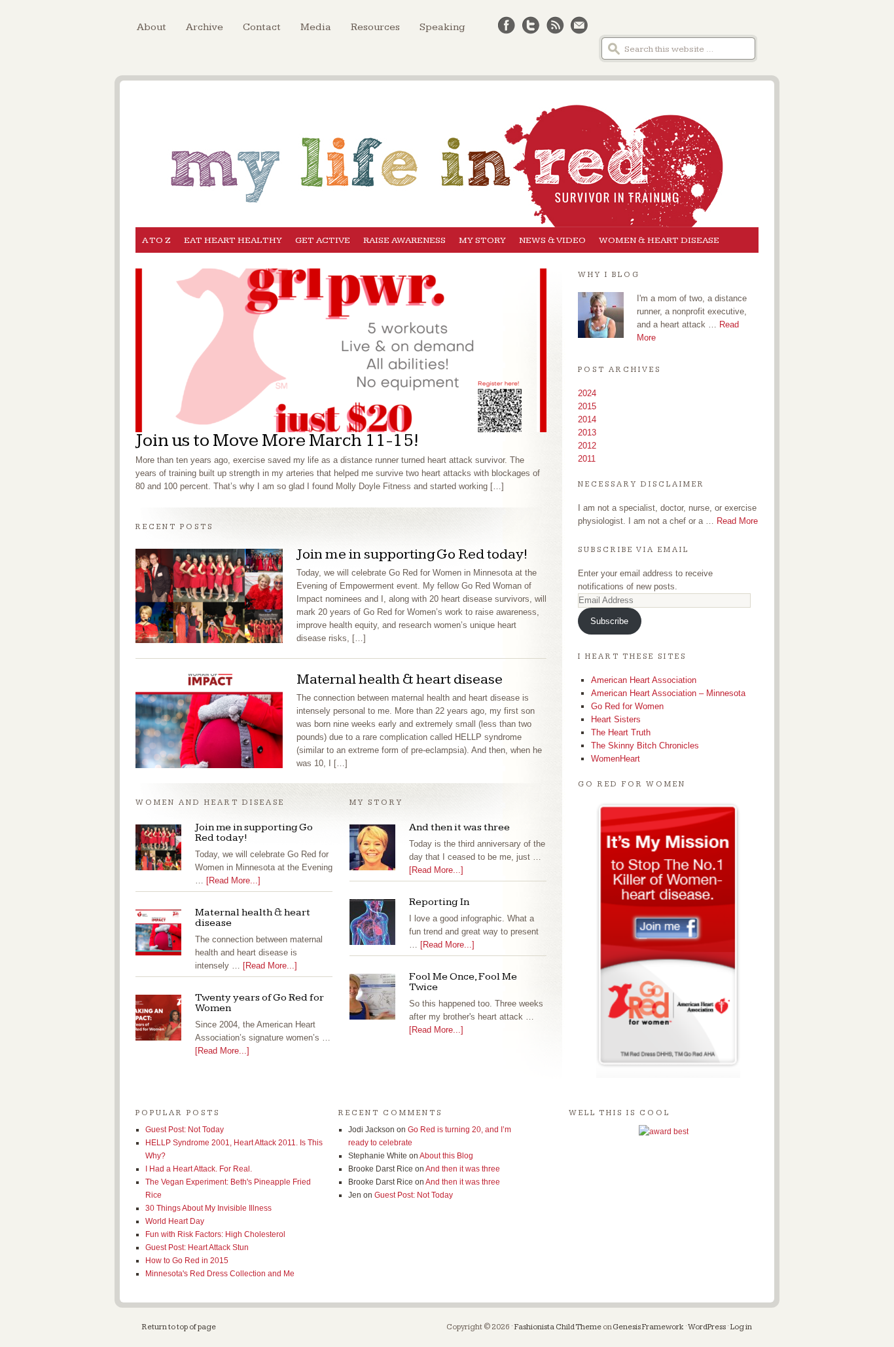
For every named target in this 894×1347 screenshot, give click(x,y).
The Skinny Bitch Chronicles (645, 745)
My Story (482, 240)
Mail (579, 25)
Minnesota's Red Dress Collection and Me (220, 1273)
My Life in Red (447, 145)
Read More (737, 521)
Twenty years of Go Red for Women (259, 1002)
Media (315, 27)
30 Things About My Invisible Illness (208, 1208)
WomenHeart (615, 759)
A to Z (156, 240)
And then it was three (459, 827)
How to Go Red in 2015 (186, 1260)
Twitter (531, 25)
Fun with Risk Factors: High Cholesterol (215, 1234)
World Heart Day (174, 1221)
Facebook (507, 25)
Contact (262, 27)
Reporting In (439, 902)
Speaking (442, 27)
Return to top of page (179, 1327)
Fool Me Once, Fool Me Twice (463, 981)
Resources (375, 27)
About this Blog (446, 1155)
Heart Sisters (616, 719)
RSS (555, 25)
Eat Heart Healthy (233, 240)
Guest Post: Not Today (184, 1129)
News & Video (552, 240)
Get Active (322, 240)
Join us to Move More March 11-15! (277, 440)
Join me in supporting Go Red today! (411, 554)
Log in (741, 1327)
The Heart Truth (621, 732)
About (151, 27)
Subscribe (609, 621)
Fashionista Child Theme (557, 1327)
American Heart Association (643, 680)
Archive (204, 27)
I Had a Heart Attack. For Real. (198, 1168)
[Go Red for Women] (668, 939)
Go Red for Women (627, 706)
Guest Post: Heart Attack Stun (197, 1247)
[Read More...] (233, 880)
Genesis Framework (648, 1327)
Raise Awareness (404, 240)
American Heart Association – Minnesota (668, 693)
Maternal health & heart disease (399, 679)
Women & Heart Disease (659, 240)
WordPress (707, 1327)
